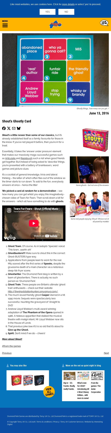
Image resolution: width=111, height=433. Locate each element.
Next (106, 353)
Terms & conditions (44, 422)
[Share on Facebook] (4, 129)
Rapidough (26, 158)
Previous (7, 353)
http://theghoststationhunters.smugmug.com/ (33, 291)
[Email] (13, 129)
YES (47, 11)
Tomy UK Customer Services (71, 422)
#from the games (11, 346)
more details (68, 4)
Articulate (10, 158)
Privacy (56, 422)
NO (66, 11)
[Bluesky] (18, 129)
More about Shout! (12, 339)
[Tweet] (9, 129)
